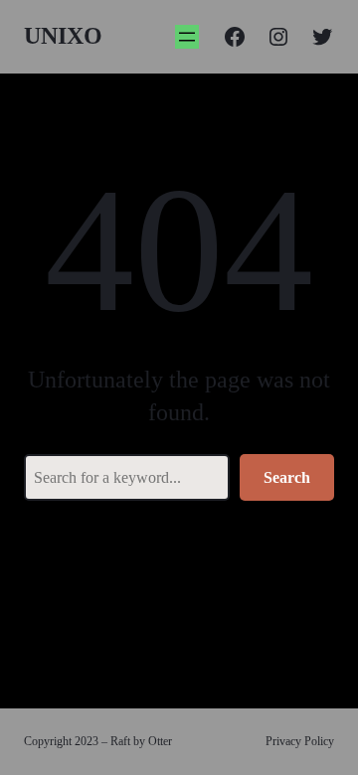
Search (287, 477)
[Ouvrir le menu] (187, 37)
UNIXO (63, 36)
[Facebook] (235, 37)
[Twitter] (322, 37)
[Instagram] (278, 37)
